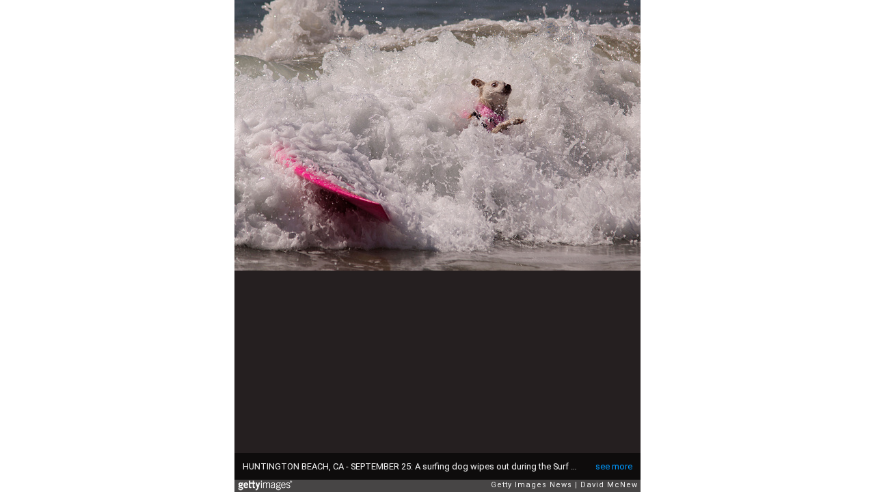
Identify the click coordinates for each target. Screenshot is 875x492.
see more (613, 466)
